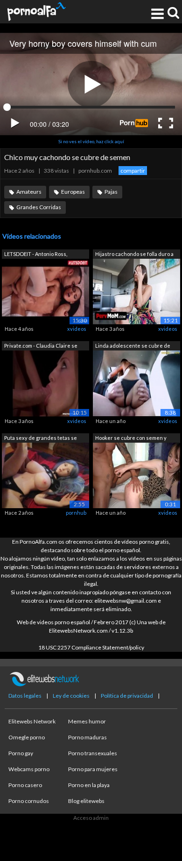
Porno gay (20, 753)
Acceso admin (91, 817)
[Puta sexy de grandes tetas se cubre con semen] (45, 474)
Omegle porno (26, 737)
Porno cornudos (28, 800)
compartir (132, 170)
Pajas (111, 191)
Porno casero (25, 784)
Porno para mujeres (93, 769)
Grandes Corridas (38, 207)
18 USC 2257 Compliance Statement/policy (91, 647)
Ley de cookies (71, 695)
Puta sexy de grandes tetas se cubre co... (40, 439)
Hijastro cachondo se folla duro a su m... (134, 255)
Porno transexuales (92, 753)
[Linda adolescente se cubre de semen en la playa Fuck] (136, 382)
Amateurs (29, 191)
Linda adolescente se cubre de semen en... (132, 346)
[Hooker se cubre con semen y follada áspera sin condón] (136, 474)
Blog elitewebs (86, 800)
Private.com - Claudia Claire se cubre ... (40, 346)
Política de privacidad (127, 695)
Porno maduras (87, 737)
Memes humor (87, 721)
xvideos (76, 329)
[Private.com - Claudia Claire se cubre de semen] (45, 382)
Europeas (73, 191)
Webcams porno (28, 769)
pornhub (76, 513)
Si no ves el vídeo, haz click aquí (91, 141)
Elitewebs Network (32, 721)
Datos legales (25, 695)
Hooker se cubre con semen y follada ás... (131, 439)
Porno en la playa (89, 784)
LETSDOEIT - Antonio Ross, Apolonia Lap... (35, 255)
